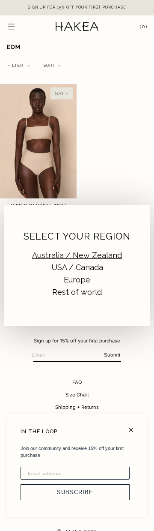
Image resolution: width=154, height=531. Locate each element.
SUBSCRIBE (75, 492)
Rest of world (77, 292)
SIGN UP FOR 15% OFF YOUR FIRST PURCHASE (77, 7)
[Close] (134, 426)
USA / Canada (77, 267)
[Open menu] (20, 26)
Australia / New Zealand (77, 255)
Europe (77, 279)
